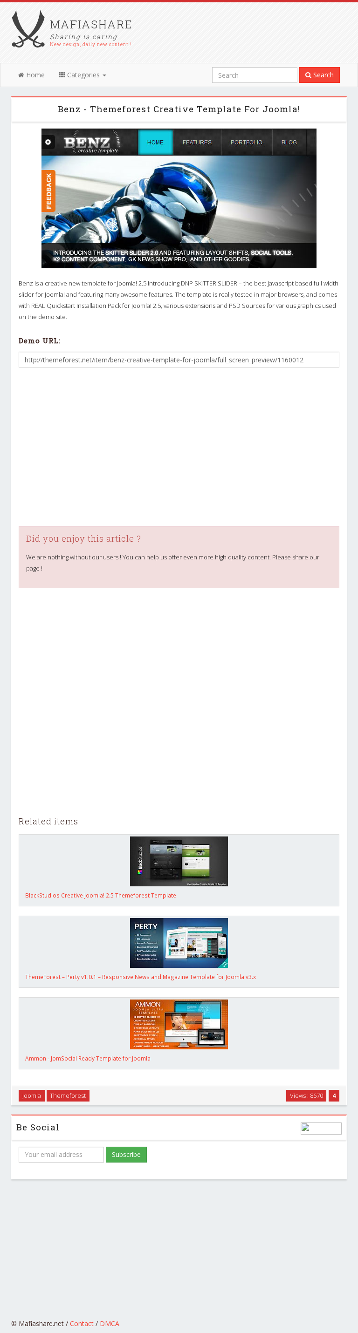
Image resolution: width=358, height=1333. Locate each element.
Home (34, 74)
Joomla (31, 1095)
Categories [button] (83, 74)
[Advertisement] (179, 452)
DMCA (109, 1323)
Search (322, 74)
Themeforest (68, 1095)
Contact (82, 1323)
